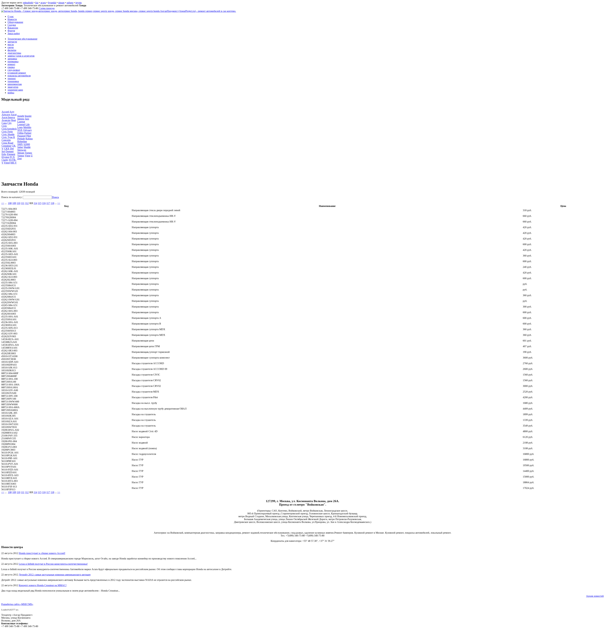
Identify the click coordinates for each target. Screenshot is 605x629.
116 (44, 203)
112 (27, 203)
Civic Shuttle (8, 134)
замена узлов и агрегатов (21, 55)
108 (10, 203)
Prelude (21, 138)
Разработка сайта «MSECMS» (17, 604)
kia (36, 2)
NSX (20, 130)
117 (48, 203)
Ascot (14, 114)
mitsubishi (28, 2)
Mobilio (27, 127)
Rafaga (29, 138)
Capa (4, 123)
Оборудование (15, 22)
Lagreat (21, 121)
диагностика (14, 53)
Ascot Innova (8, 117)
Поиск (55, 197)
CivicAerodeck (9, 128)
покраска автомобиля (19, 75)
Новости (12, 19)
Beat (13, 120)
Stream (20, 152)
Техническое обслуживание (22, 38)
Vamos (20, 155)
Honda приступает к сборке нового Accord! (42, 553)
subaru (70, 2)
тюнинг (12, 78)
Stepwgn (21, 150)
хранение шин (15, 89)
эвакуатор (13, 87)
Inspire (28, 116)
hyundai (52, 2)
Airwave (6, 114)
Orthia (20, 133)
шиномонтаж (15, 84)
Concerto (6, 140)
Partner (27, 133)
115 (39, 203)
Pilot (28, 135)
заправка (12, 58)
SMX (20, 144)
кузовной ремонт (17, 72)
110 (18, 203)
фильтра (12, 50)
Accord (5, 111)
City (9, 123)
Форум (11, 30)
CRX (6, 148)
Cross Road (7, 143)
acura (43, 2)
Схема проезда (47, 8)
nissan (61, 2)
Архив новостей (595, 596)
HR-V (13, 162)
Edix (4, 154)
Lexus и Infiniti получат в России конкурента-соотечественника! (53, 564)
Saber (20, 147)
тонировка (13, 81)
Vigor (27, 155)
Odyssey (27, 130)
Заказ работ (14, 33)
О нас (11, 16)
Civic (4, 126)
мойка (11, 92)
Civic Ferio (7, 131)
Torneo (28, 152)
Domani (10, 151)
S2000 (26, 144)
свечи (11, 47)
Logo (20, 127)
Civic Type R (8, 137)
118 (52, 203)
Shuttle (27, 147)
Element (11, 154)
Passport (21, 135)
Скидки (12, 25)
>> (58, 203)
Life (28, 124)
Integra (20, 118)
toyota (78, 2)
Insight (20, 116)
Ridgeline (22, 141)
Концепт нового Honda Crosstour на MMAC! (42, 585)
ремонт (11, 64)
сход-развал (14, 70)
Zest (19, 158)
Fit (10, 160)
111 (22, 203)
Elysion (5, 157)
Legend (21, 124)
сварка (11, 67)
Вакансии (13, 27)
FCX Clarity (8, 158)
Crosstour (6, 145)
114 (35, 203)
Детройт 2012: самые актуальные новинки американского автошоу (55, 574)
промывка (13, 61)
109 (14, 203)
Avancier (6, 120)
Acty (11, 111)
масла (11, 44)
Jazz (27, 118)
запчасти (12, 41)
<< (2, 203)
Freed (7, 162)
